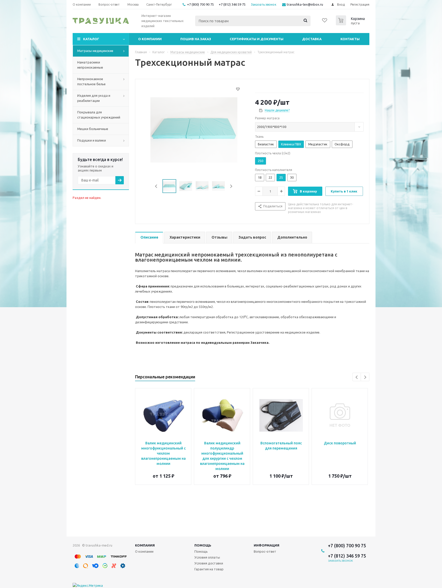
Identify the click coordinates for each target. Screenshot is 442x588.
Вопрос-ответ (265, 551)
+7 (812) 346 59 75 (232, 4)
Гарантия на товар (209, 569)
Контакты (350, 39)
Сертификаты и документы (256, 39)
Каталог (91, 39)
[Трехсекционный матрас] (193, 129)
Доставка (312, 39)
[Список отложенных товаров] (324, 22)
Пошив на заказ (195, 39)
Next (231, 186)
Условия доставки (208, 563)
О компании (150, 39)
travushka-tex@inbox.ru (305, 4)
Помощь (202, 545)
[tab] (149, 238)
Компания (145, 545)
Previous (156, 186)
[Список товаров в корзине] (351, 24)
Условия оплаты (207, 557)
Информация (266, 545)
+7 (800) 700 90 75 (200, 4)
